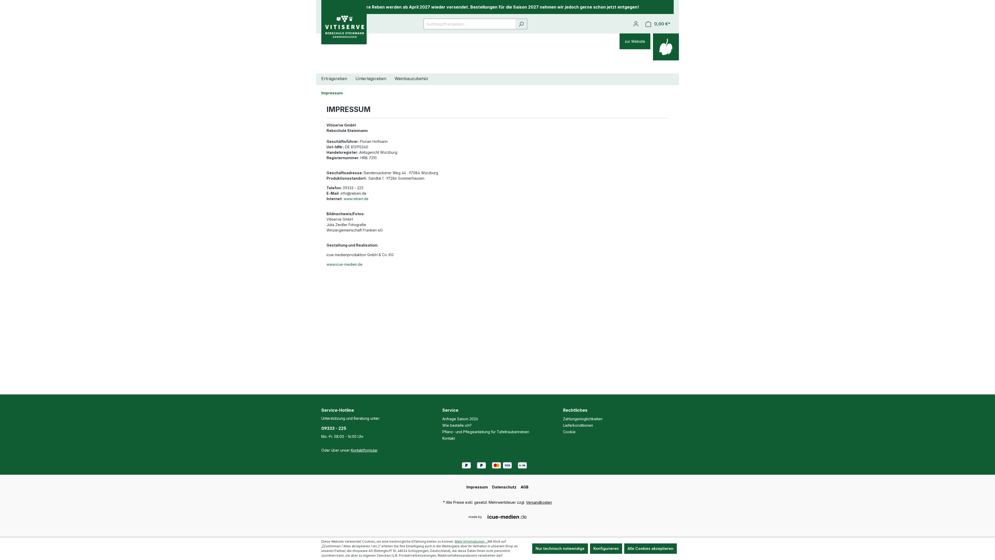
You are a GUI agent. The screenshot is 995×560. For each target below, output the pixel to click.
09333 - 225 (333, 428)
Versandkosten (539, 502)
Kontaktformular (364, 450)
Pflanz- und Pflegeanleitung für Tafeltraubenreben (485, 432)
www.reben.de (356, 199)
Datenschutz (504, 487)
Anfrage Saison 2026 (460, 419)
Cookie (569, 432)
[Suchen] (521, 24)
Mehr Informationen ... (471, 541)
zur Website (635, 41)
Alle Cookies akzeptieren (650, 548)
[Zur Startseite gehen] (344, 27)
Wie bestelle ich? (457, 425)
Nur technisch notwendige (560, 548)
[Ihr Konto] (636, 24)
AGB (525, 487)
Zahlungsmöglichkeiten (582, 419)
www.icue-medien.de (344, 264)
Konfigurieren (606, 548)
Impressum (477, 487)
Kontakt (448, 438)
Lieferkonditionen (578, 425)
